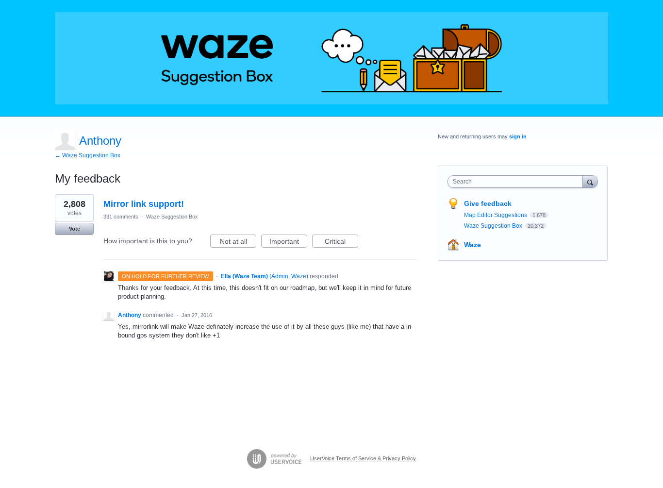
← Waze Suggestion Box (87, 155)
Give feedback (488, 203)
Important (288, 242)
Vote (74, 229)
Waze (472, 245)
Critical (341, 242)
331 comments (120, 216)
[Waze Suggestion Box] (331, 58)
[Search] (590, 181)
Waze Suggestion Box (172, 216)
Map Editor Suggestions (496, 215)
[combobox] (517, 181)
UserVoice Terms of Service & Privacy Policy (363, 458)
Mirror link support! (143, 204)
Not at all (238, 242)
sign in (518, 136)
